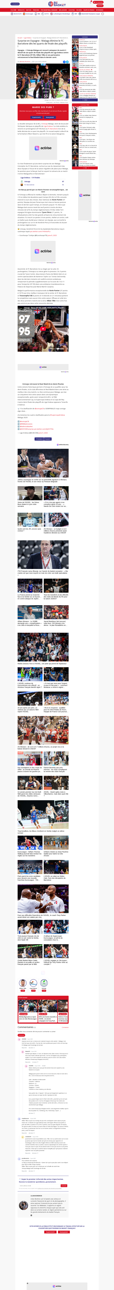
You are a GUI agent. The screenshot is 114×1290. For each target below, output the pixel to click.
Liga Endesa (27, 38)
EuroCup (82, 39)
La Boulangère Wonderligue (61, 14)
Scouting (72, 10)
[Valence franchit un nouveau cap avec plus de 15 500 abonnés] (67, 1006)
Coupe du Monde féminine (87, 93)
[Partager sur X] (67, 62)
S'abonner (100, 5)
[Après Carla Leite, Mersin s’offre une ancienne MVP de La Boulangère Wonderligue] (75, 77)
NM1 (76, 14)
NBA (39, 14)
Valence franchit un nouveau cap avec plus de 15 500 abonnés (67, 1019)
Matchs (28, 10)
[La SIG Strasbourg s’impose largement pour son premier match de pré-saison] (75, 53)
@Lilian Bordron (25, 62)
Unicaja (45, 124)
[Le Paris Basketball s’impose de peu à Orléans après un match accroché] (75, 47)
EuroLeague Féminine (86, 75)
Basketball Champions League (91, 14)
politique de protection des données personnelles (50, 1188)
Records (79, 10)
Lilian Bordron (36, 1196)
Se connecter (99, 2)
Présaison (82, 51)
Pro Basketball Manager (49, 10)
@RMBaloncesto (26, 424)
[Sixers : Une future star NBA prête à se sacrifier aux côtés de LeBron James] (75, 139)
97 (63, 181)
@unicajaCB (39, 408)
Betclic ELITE (18, 14)
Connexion (65, 1027)
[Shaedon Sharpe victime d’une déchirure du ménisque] (75, 157)
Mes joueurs (63, 10)
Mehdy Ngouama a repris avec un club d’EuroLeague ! (28, 1019)
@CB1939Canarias (27, 429)
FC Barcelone (53, 129)
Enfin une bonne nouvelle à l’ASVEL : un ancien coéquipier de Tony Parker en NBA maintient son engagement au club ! (48, 1021)
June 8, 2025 (52, 235)
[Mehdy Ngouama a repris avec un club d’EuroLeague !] (28, 1006)
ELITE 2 (47, 14)
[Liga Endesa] (33, 983)
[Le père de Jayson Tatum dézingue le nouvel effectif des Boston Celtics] (75, 151)
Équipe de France (89, 10)
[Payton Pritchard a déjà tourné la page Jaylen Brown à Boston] (75, 127)
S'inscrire (64, 1186)
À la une (13, 10)
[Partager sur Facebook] (64, 62)
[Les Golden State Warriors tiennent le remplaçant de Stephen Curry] (75, 115)
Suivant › (48, 439)
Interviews (99, 10)
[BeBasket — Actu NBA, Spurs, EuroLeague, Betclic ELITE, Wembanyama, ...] (57, 4)
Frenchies (36, 10)
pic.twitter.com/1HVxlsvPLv (40, 231)
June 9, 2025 (43, 433)
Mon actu (21, 10)
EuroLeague (29, 14)
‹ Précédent (39, 439)
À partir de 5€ (36, 117)
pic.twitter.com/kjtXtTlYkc (44, 429)
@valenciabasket (26, 426)
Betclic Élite (43, 1014)
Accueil (20, 38)
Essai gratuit (50, 117)
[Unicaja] (44, 983)
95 (63, 185)
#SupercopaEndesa (57, 415)
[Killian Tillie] (23, 983)
